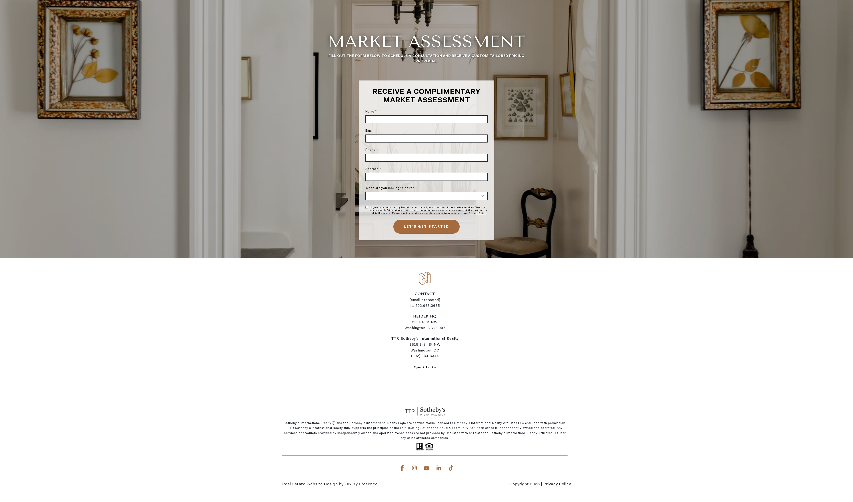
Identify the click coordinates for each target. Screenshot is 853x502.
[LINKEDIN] (438, 468)
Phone (370, 149)
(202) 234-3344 (425, 356)
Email (369, 130)
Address (372, 169)
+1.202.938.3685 (425, 305)
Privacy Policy (477, 213)
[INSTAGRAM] (414, 468)
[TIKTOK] (450, 468)
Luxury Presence (361, 484)
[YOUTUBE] (426, 468)
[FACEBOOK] (402, 468)
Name (369, 111)
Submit (426, 227)
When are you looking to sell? (388, 188)
